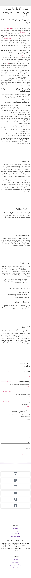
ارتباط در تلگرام (15, 567)
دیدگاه (28, 419)
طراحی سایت (15, 530)
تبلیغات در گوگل (15, 533)
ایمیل (28, 442)
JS (8, 63)
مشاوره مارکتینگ (15, 536)
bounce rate (7, 38)
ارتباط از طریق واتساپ (15, 564)
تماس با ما (15, 559)
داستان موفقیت (15, 562)
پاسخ (29, 376)
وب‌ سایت (28, 448)
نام (29, 437)
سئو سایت (15, 528)
